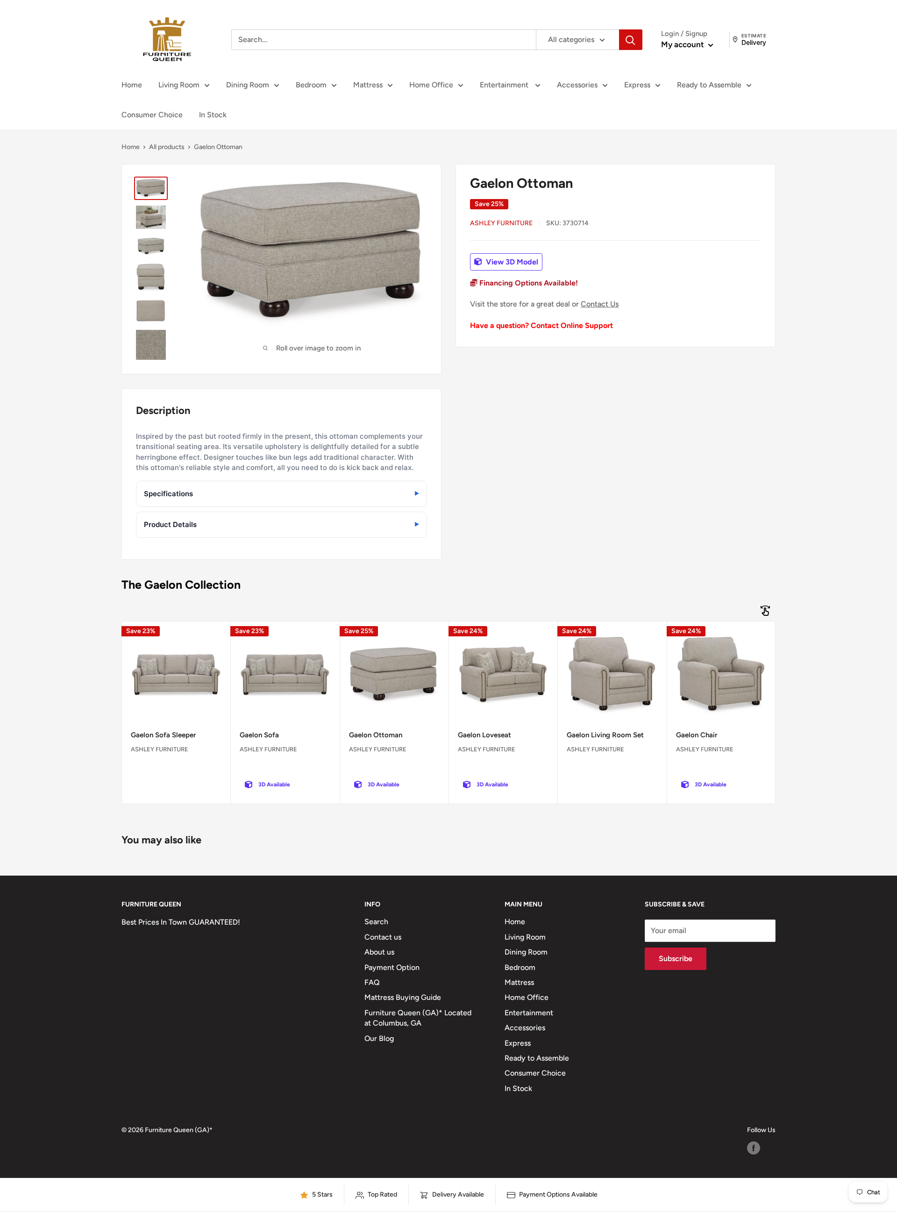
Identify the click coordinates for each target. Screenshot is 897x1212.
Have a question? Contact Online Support (541, 325)
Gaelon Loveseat (484, 735)
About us (379, 952)
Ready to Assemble (709, 84)
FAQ (372, 982)
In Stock (213, 114)
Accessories (577, 84)
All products (167, 147)
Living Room (178, 84)
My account (683, 44)
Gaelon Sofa (259, 735)
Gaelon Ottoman (375, 735)
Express (637, 84)
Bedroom (311, 84)
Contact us (382, 937)
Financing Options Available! (527, 282)
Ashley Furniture (501, 223)
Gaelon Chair (696, 735)
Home (131, 84)
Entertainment (505, 84)
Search (376, 921)
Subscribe (675, 958)
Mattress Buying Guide (402, 997)
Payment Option (392, 967)
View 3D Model (511, 261)
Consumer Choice (152, 114)
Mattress (368, 84)
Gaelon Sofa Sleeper (163, 735)
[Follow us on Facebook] (753, 1148)
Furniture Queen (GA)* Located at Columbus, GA (417, 1017)
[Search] (630, 39)
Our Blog (379, 1038)
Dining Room (247, 84)
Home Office (431, 84)
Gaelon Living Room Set (605, 735)
